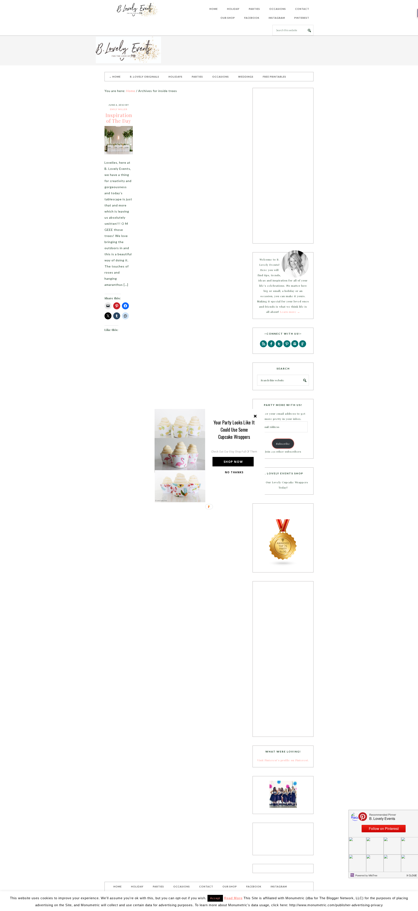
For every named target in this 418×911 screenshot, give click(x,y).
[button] (234, 429)
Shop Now (233, 462)
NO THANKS (234, 472)
